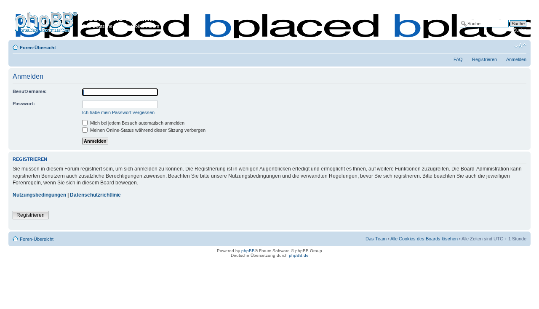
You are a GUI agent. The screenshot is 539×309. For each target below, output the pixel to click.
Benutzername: (30, 91)
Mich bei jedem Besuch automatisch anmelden (136, 122)
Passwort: (24, 103)
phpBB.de (299, 255)
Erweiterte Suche (508, 29)
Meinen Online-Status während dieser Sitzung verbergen (147, 130)
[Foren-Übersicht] (47, 20)
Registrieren (484, 59)
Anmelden (516, 59)
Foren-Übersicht (38, 47)
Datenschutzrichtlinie (95, 195)
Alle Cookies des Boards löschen (424, 238)
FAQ (458, 59)
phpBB (248, 250)
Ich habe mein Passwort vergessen (118, 112)
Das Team (376, 238)
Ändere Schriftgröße (520, 46)
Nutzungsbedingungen (39, 195)
